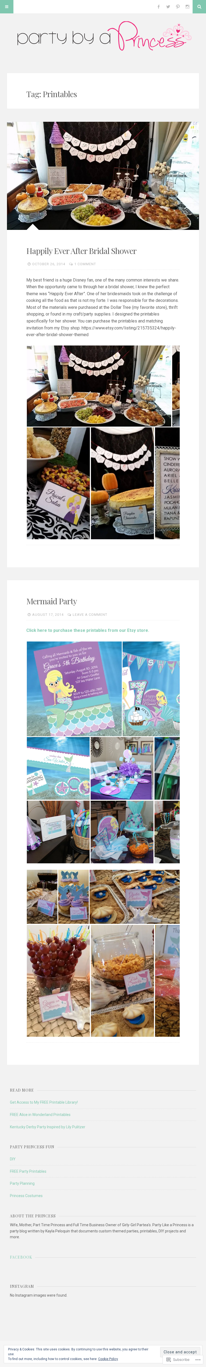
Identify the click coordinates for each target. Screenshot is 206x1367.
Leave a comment (90, 615)
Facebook (21, 1257)
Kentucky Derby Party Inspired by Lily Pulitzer (47, 1127)
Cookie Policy (108, 1359)
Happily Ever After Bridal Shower (81, 250)
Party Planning (22, 1183)
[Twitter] (168, 6)
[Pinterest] (178, 6)
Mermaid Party (51, 601)
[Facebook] (158, 6)
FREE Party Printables (28, 1171)
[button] (99, 386)
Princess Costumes (26, 1196)
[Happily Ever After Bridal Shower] (103, 176)
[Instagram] (187, 6)
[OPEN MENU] (6, 6)
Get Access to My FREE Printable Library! (44, 1102)
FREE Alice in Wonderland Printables (40, 1114)
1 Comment (85, 264)
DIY (13, 1159)
